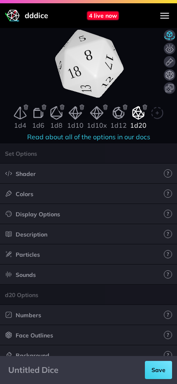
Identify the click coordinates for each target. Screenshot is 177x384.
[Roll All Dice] (169, 88)
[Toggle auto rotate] (169, 35)
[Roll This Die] (169, 75)
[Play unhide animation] (169, 48)
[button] (88, 153)
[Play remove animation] (169, 62)
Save (158, 370)
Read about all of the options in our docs (88, 137)
